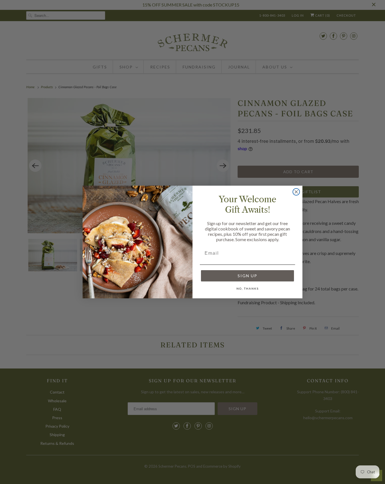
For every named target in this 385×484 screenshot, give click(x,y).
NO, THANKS (247, 288)
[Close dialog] (296, 191)
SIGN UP (247, 275)
